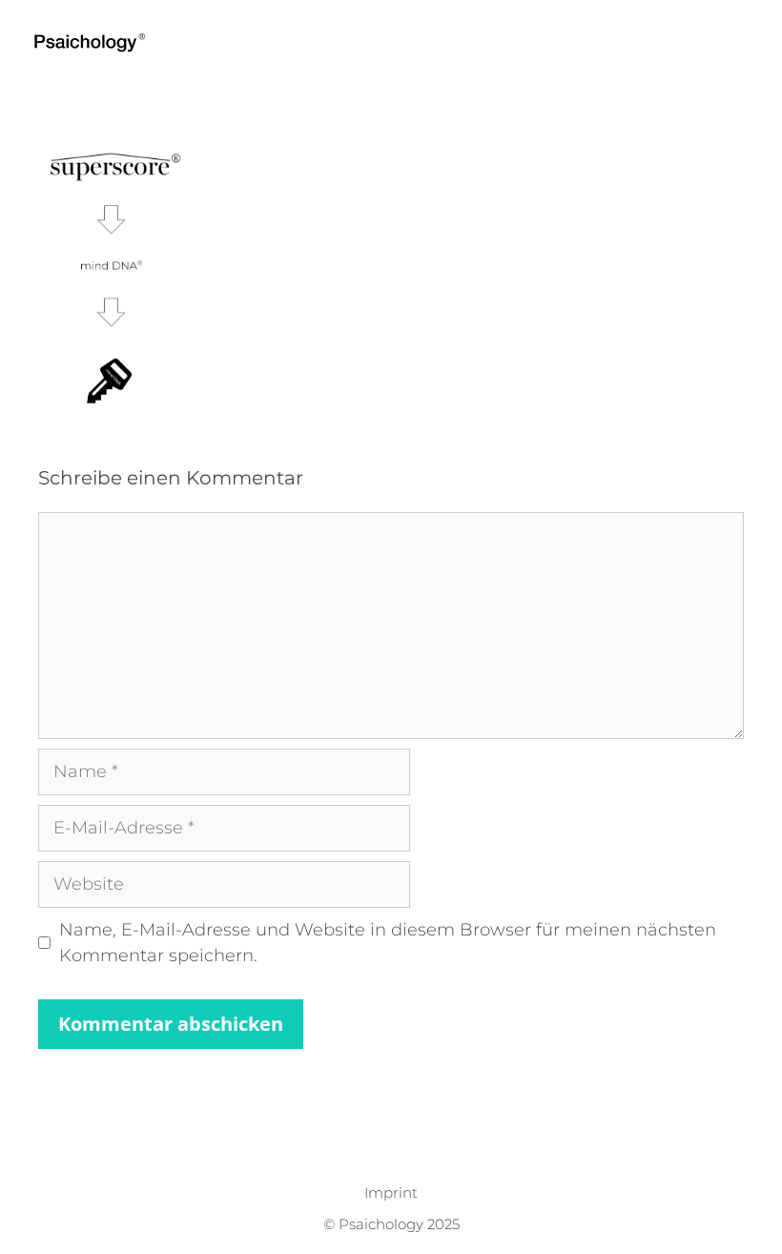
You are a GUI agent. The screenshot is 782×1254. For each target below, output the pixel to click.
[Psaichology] (93, 43)
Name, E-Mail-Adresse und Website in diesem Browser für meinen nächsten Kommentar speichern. (387, 942)
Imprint (391, 1192)
